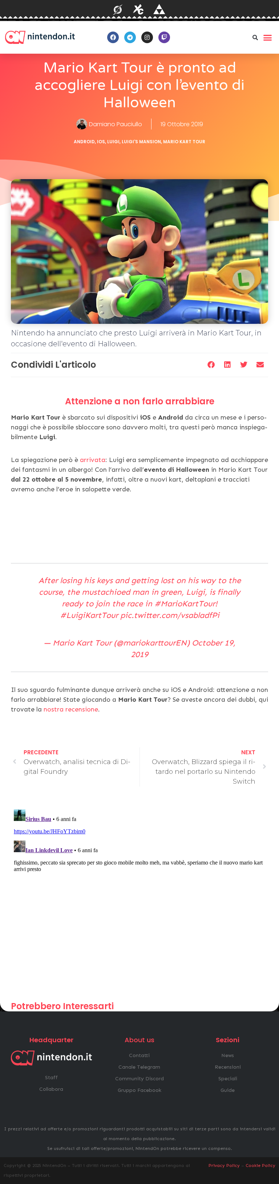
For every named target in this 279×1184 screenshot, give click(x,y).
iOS (101, 142)
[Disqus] (139, 897)
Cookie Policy (260, 1165)
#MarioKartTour (184, 603)
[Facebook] (113, 37)
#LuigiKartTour (89, 615)
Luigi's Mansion (141, 142)
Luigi (113, 142)
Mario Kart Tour (184, 142)
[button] (255, 37)
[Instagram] (147, 37)
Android (84, 142)
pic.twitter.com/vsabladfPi (169, 615)
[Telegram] (130, 37)
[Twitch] (164, 37)
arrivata (92, 460)
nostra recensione (71, 709)
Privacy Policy (224, 1165)
